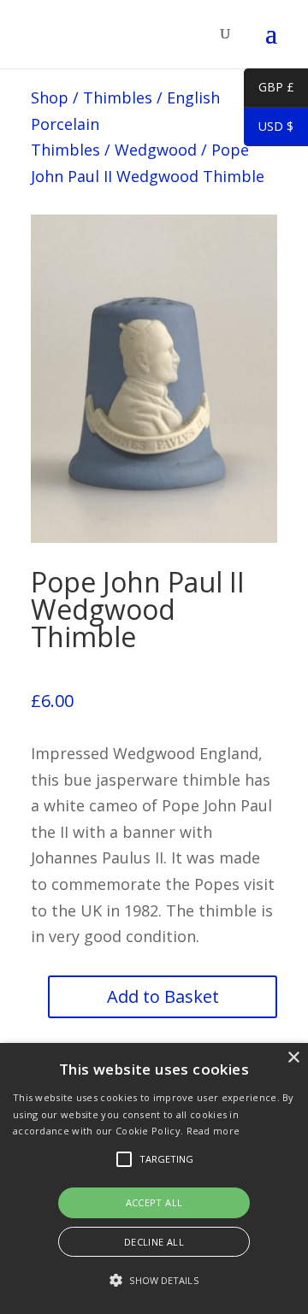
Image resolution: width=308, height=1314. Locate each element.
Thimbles (117, 97)
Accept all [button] (154, 1202)
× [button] (293, 1058)
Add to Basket (163, 996)
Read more (213, 1130)
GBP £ (269, 90)
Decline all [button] (154, 1241)
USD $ (268, 129)
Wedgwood (156, 149)
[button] (154, 1281)
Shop (49, 97)
